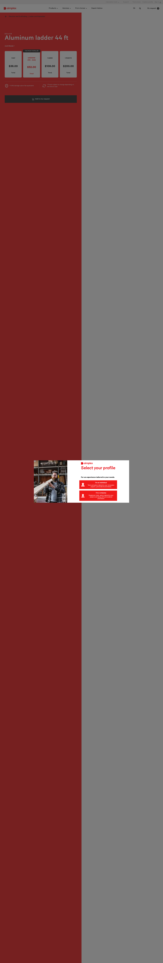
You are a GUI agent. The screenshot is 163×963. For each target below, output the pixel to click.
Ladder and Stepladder (37, 16)
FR (134, 8)
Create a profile (147, 2)
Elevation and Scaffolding (18, 16)
